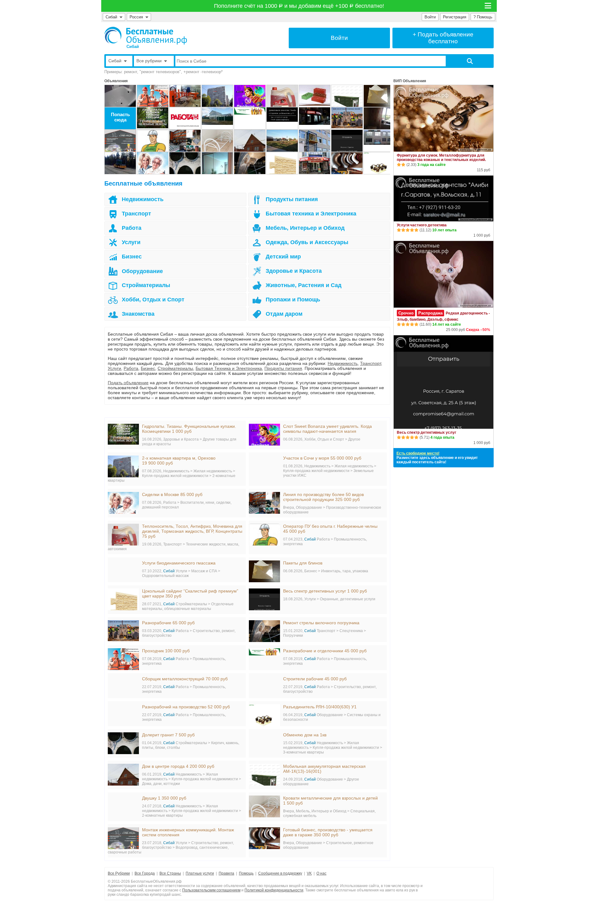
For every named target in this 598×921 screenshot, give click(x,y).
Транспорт (136, 213)
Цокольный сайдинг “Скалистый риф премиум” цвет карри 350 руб (190, 593)
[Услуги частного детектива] (282, 118)
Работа (131, 228)
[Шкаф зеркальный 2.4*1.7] (217, 163)
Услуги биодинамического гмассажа (179, 562)
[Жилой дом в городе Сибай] (217, 118)
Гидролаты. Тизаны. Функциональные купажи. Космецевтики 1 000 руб (189, 429)
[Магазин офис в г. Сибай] (314, 118)
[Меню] (488, 6)
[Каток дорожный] (120, 163)
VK (309, 873)
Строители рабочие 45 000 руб (315, 678)
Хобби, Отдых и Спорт (153, 299)
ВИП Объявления (409, 81)
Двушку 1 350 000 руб (164, 798)
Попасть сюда (120, 117)
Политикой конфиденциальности (273, 890)
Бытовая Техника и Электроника (229, 368)
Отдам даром (284, 314)
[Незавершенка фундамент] (282, 141)
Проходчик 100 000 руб (166, 650)
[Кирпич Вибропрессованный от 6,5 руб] (314, 96)
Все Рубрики (119, 873)
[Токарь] (185, 118)
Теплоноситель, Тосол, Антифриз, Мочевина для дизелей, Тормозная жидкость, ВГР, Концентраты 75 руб (192, 531)
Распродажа (430, 313)
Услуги (131, 242)
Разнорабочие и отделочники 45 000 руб (325, 650)
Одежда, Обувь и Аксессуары (307, 242)
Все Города (145, 873)
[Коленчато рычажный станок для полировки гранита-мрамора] (185, 96)
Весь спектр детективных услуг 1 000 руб (325, 590)
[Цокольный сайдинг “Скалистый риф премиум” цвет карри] (282, 163)
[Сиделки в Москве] (152, 163)
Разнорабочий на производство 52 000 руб (186, 706)
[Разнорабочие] (347, 118)
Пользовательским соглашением (211, 890)
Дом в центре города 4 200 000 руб (178, 766)
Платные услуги (200, 873)
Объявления (116, 81)
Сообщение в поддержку (280, 873)
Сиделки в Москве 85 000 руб (172, 494)
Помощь (246, 873)
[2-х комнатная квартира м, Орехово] (217, 96)
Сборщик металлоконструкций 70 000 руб (185, 678)
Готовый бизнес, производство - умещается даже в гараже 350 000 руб (328, 832)
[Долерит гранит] (185, 163)
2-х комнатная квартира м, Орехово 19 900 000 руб (179, 460)
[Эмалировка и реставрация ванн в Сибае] (120, 96)
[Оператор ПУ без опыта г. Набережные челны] (152, 141)
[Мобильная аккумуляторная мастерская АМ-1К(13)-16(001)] (347, 96)
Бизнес (132, 256)
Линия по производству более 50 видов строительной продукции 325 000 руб (323, 497)
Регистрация (454, 17)
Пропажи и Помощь (293, 299)
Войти (430, 17)
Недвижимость (143, 199)
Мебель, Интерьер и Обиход (305, 228)
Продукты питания (292, 199)
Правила (226, 873)
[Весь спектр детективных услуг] (347, 141)
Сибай (111, 17)
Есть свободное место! (417, 453)
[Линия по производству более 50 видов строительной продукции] (185, 141)
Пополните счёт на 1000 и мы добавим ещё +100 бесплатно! (299, 6)
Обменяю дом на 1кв (304, 734)
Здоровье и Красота (294, 271)
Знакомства (138, 314)
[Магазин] (379, 141)
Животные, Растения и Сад (303, 285)
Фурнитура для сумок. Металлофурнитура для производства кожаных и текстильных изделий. (441, 157)
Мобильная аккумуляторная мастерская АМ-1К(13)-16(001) (324, 769)
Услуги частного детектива (422, 225)
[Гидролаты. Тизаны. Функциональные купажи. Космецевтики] (152, 118)
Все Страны (170, 873)
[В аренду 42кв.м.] (314, 163)
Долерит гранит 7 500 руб (168, 734)
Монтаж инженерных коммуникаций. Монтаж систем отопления (188, 832)
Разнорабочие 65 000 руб (168, 622)
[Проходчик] (152, 96)
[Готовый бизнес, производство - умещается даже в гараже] (347, 163)
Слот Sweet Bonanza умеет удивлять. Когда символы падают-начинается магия (327, 429)
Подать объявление (128, 382)
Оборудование (142, 271)
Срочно (406, 313)
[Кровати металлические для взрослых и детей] (217, 141)
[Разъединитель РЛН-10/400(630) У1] (379, 163)
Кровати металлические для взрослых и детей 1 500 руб (330, 800)
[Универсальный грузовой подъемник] (314, 141)
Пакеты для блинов (302, 562)
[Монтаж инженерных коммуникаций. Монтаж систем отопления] (120, 141)
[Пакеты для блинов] (379, 96)
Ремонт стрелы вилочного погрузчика (321, 622)
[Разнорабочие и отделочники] (250, 118)
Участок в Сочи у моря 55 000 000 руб (322, 458)
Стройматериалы (146, 285)
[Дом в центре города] (250, 141)
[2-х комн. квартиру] (379, 118)
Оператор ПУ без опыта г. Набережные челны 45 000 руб (330, 529)
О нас (321, 873)
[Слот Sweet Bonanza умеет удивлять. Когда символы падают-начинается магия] (250, 96)
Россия (137, 17)
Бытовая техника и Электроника (311, 213)
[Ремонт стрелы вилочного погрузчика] (250, 163)
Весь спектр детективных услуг (426, 432)
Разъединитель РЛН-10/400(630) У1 (320, 706)
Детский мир (283, 256)
